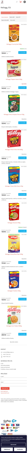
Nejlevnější (12, 17)
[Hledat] (16, 1)
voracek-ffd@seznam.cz (8, 352)
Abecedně (12, 20)
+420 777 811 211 (6, 356)
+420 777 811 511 (6, 354)
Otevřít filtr (14, 12)
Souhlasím (20, 449)
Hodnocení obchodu (5, 367)
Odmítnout (7, 449)
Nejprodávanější (5, 20)
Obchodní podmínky (5, 365)
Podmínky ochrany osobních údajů (8, 369)
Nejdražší (18, 17)
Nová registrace (4, 391)
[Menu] (24, 1)
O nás (2, 363)
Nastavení (13, 444)
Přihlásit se (5, 388)
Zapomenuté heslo (5, 393)
